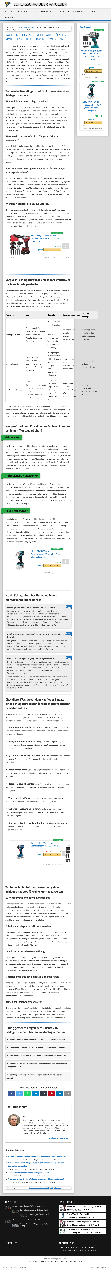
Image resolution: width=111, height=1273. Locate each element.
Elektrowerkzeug (33, 1261)
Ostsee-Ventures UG (19, 1267)
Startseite (9, 11)
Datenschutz (95, 1267)
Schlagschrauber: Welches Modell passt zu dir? (38, 1215)
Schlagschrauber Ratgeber (40, 4)
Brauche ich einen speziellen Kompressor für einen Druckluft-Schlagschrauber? (39, 1156)
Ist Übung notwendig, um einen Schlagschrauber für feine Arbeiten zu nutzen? (35, 1076)
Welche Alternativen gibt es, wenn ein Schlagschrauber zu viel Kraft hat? (38, 1055)
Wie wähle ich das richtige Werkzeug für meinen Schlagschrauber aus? (36, 1179)
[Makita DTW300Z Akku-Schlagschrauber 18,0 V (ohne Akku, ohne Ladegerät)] (91, 99)
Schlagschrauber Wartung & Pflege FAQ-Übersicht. (45, 1188)
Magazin (91, 11)
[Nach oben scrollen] (107, 1269)
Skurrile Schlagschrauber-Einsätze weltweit (34, 1210)
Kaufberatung (24, 11)
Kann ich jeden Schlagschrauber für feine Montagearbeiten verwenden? (38, 1039)
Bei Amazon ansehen (52, 250)
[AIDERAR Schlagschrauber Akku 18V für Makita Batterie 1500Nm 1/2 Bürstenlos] (91, 48)
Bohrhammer (54, 1261)
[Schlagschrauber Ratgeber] (7, 6)
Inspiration (62, 11)
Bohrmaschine (44, 1261)
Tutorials (77, 11)
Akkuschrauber (78, 1261)
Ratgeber (9, 17)
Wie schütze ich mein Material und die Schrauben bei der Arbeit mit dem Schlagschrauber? (37, 1065)
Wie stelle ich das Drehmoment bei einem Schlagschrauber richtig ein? (37, 1047)
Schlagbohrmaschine (66, 1261)
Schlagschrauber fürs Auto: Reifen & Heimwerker (28, 1206)
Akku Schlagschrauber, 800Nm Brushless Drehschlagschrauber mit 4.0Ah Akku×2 (45, 238)
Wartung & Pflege (44, 11)
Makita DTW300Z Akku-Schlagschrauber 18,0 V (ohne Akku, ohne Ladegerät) (45, 554)
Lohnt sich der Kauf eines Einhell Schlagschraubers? (28, 1172)
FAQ (33, 27)
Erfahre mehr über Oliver (59, 1137)
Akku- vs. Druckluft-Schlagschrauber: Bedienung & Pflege (35, 1225)
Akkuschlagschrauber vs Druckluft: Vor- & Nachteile (28, 1220)
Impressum (104, 1267)
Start (15, 27)
